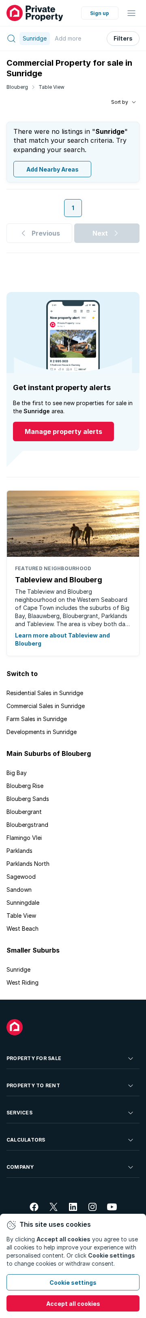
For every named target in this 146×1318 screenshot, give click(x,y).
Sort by (119, 102)
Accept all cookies (73, 1303)
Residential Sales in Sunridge (44, 692)
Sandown (19, 889)
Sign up (99, 13)
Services (19, 1113)
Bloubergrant (24, 811)
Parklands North (27, 863)
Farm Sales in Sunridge (36, 718)
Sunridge (18, 969)
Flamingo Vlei (24, 837)
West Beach (22, 928)
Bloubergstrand (27, 824)
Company (20, 1167)
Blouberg (17, 87)
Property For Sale (33, 1058)
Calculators (25, 1140)
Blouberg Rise (24, 785)
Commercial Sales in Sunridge (45, 705)
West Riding (22, 982)
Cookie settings (73, 1282)
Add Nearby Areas (52, 169)
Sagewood (21, 876)
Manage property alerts (63, 431)
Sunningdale (22, 902)
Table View (51, 87)
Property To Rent (33, 1085)
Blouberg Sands (27, 798)
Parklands (19, 850)
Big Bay (16, 772)
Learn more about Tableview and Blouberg (62, 639)
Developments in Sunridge (41, 731)
